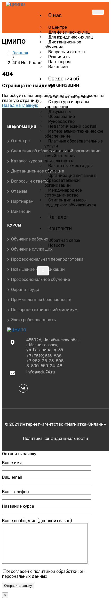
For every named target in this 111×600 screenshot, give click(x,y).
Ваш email (12, 477)
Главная (20, 52)
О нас (55, 15)
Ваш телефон (15, 491)
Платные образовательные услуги (73, 143)
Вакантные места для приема (68, 168)
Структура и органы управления (66, 104)
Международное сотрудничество (63, 193)
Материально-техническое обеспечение (73, 134)
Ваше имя (12, 462)
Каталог (58, 217)
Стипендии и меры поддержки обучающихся (70, 202)
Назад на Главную (20, 105)
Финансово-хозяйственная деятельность (60, 155)
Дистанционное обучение (62, 44)
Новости (57, 245)
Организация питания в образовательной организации (70, 180)
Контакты (60, 228)
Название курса (18, 506)
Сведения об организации (63, 82)
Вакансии (58, 66)
